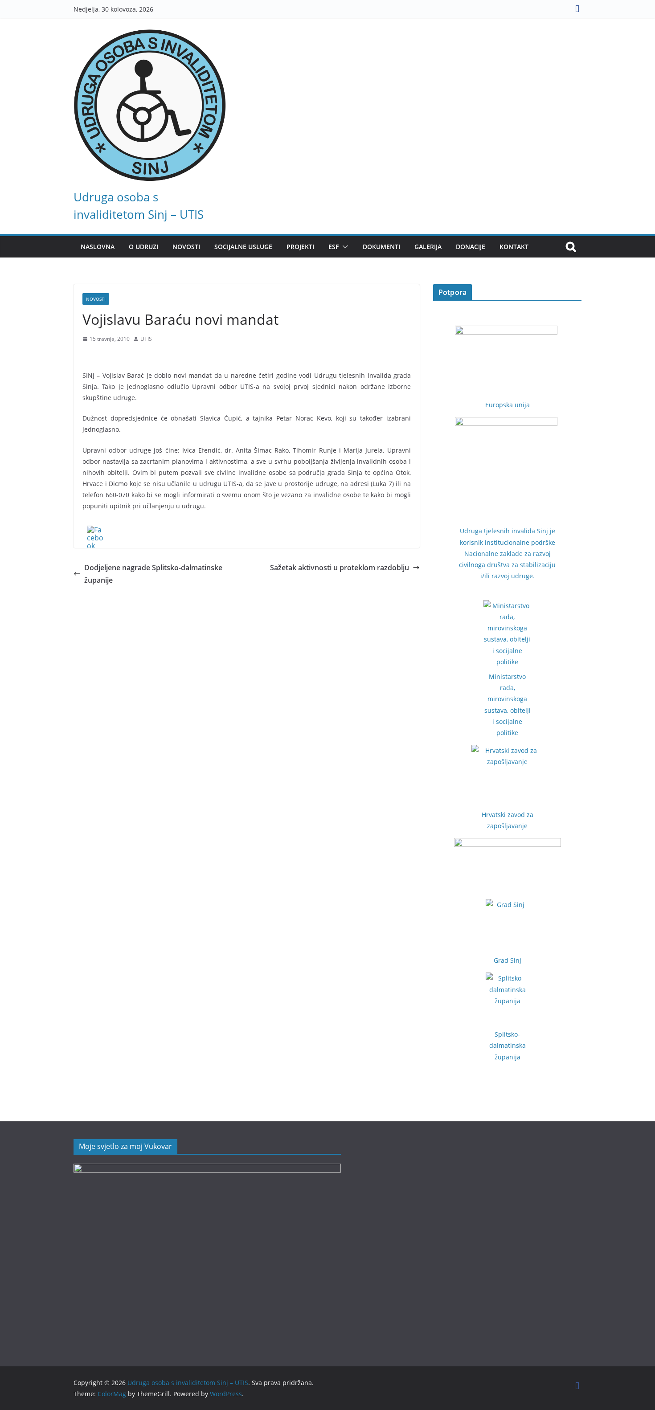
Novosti (96, 299)
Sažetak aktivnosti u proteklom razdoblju (339, 567)
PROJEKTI (300, 246)
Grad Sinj (507, 960)
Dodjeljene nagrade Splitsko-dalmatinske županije (153, 574)
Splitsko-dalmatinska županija (507, 1045)
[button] (343, 247)
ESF (333, 246)
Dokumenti (381, 246)
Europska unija (507, 405)
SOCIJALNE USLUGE (243, 246)
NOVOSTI (186, 246)
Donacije (470, 246)
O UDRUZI (143, 246)
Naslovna (98, 246)
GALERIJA (428, 246)
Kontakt (513, 246)
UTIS (146, 339)
